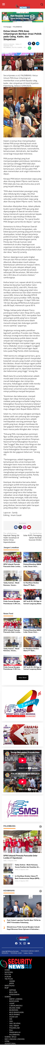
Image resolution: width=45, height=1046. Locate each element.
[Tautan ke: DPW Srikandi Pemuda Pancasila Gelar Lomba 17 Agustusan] (22, 841)
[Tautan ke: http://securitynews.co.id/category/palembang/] (40, 826)
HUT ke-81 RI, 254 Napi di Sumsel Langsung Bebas (32, 602)
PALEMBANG (7, 47)
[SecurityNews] (23, 6)
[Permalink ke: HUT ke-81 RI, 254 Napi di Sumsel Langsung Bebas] (32, 594)
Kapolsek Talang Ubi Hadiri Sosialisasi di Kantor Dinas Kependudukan (11, 537)
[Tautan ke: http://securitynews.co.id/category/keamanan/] (40, 891)
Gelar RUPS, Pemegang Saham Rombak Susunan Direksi (32, 536)
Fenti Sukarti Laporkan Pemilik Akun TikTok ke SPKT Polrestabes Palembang (23, 921)
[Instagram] (24, 527)
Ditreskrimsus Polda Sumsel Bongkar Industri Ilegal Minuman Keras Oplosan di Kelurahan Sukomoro (23, 928)
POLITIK (14, 47)
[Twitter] (20, 527)
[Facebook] (16, 527)
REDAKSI (5, 953)
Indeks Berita (28, 953)
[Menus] (3, 4)
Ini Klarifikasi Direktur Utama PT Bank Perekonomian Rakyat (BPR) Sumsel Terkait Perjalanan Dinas (31, 584)
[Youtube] (29, 527)
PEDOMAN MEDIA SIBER (30, 951)
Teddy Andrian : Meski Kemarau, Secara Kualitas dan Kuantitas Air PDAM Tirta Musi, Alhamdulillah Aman (11, 584)
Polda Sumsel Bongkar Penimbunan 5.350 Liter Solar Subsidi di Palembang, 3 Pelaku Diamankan (11, 602)
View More (22, 678)
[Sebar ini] (29, 43)
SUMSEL (19, 47)
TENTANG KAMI (16, 953)
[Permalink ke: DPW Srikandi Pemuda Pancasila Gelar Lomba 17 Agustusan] (12, 557)
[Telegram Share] (37, 43)
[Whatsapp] (29, 48)
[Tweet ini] (33, 43)
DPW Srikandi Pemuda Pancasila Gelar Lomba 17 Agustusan (11, 565)
